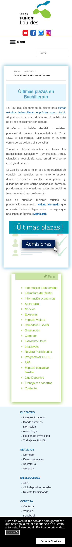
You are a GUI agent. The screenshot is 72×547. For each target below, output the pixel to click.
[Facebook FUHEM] (33, 35)
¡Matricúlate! (39, 213)
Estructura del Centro (39, 293)
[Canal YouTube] (25, 35)
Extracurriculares (36, 341)
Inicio (17, 71)
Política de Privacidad (36, 435)
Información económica (40, 298)
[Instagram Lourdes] (49, 35)
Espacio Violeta (35, 319)
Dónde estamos (33, 422)
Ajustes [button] (12, 532)
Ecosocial (31, 314)
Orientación (32, 330)
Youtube (28, 510)
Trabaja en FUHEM (35, 440)
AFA (27, 362)
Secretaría (32, 303)
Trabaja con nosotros (38, 383)
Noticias (28, 71)
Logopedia (32, 346)
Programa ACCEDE (38, 357)
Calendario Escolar (37, 325)
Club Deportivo (34, 377)
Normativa (29, 426)
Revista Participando (38, 351)
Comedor (31, 335)
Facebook (29, 515)
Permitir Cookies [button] (50, 541)
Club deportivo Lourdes (37, 487)
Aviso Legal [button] (26, 527)
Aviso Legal (30, 431)
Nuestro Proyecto (34, 417)
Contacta (28, 506)
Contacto (31, 388)
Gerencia (28, 468)
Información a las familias (41, 287)
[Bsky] (41, 35)
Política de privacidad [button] (50, 527)
